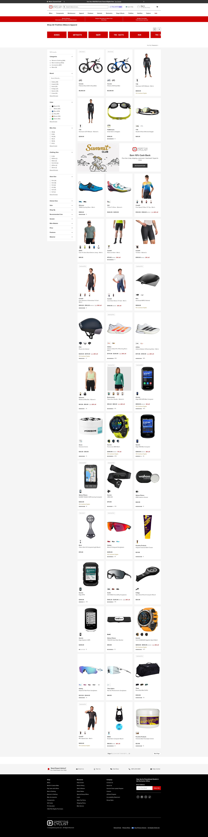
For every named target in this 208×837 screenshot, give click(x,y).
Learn (78, 797)
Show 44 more (54, 170)
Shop (48, 780)
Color (51, 102)
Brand (52, 73)
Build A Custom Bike (53, 785)
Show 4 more (53, 146)
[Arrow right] (159, 29)
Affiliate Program (111, 794)
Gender (52, 219)
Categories (53, 56)
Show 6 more (53, 122)
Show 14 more (54, 194)
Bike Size (53, 128)
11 (125, 753)
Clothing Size (54, 152)
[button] (116, 7)
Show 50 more (54, 96)
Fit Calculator (51, 806)
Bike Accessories (52, 797)
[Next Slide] (144, 1)
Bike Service (80, 806)
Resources (80, 780)
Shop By (52, 210)
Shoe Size (53, 177)
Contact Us (110, 782)
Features (52, 232)
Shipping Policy (81, 803)
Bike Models (54, 223)
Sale (51, 205)
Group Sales (110, 800)
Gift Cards (50, 803)
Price (51, 228)
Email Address (140, 784)
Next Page (156, 753)
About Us (109, 785)
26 (129, 753)
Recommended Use (56, 214)
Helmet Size (54, 201)
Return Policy (80, 785)
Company (109, 780)
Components (50, 800)
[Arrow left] (154, 29)
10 (124, 753)
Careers (109, 791)
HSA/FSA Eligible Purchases (55, 809)
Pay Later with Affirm (53, 788)
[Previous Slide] (64, 1)
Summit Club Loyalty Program (115, 788)
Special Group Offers (83, 794)
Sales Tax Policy (81, 800)
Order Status (80, 791)
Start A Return (81, 788)
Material (52, 237)
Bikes (48, 782)
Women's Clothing (52, 794)
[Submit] (64, 6)
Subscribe (157, 788)
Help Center (80, 782)
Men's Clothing (51, 791)
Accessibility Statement (113, 797)
